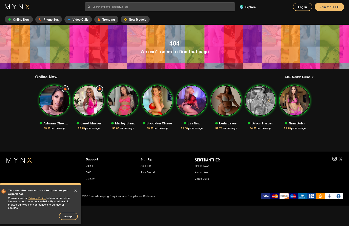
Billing (89, 165)
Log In (302, 7)
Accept (68, 216)
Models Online (297, 77)
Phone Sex (201, 172)
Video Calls (202, 178)
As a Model (148, 172)
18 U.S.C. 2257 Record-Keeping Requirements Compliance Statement (113, 196)
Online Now (202, 166)
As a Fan (146, 165)
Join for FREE (329, 7)
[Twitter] (340, 159)
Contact (90, 178)
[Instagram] (334, 159)
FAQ (88, 172)
